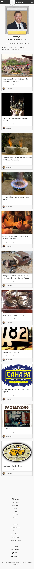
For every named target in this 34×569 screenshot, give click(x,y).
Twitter (17, 553)
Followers (6, 50)
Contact (15, 531)
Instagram (16, 556)
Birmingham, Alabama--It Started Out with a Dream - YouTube (15, 80)
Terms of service (15, 534)
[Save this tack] (29, 60)
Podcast (15, 515)
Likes (15, 47)
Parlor (15, 508)
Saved (10, 47)
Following (15, 50)
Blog (15, 511)
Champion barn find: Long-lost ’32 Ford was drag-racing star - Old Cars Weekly (15, 277)
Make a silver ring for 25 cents (13, 315)
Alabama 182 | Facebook (11, 352)
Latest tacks (15, 502)
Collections (24, 47)
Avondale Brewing (8, 429)
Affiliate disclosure (15, 540)
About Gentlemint (15, 528)
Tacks (3, 47)
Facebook (16, 549)
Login (31, 2)
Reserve (15, 518)
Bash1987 (9, 89)
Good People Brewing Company (13, 466)
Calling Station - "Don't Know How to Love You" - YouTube (15, 237)
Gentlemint (17, 3)
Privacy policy (15, 537)
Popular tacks (15, 505)
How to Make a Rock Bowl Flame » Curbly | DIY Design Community (16, 159)
